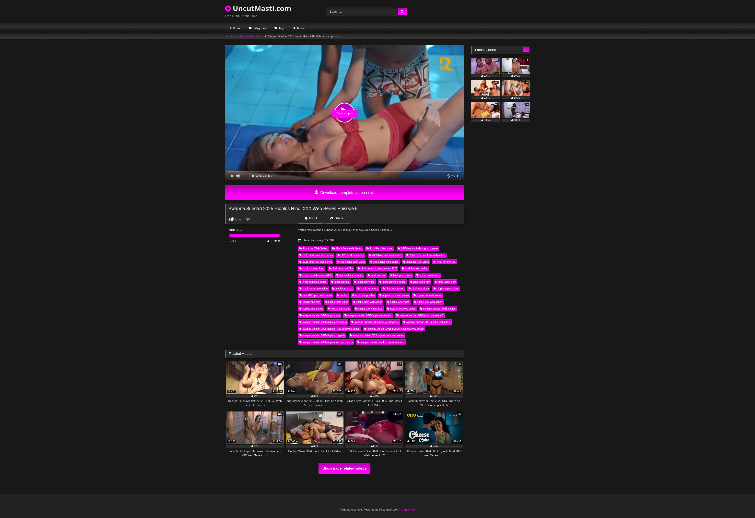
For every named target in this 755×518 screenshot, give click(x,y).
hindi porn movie (402, 275)
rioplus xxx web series (403, 308)
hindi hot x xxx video (351, 275)
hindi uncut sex (344, 288)
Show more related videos (344, 468)
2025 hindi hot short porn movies (419, 248)
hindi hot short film (342, 268)
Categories (259, 28)
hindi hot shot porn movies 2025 (379, 268)
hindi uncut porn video (315, 288)
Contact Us (408, 509)
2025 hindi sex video (352, 255)
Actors (300, 28)
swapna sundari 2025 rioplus (439, 308)
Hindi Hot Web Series (251, 36)
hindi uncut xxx (369, 288)
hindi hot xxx (378, 275)
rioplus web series (313, 308)
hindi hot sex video (313, 268)
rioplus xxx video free (370, 308)
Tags (282, 28)
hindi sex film (342, 281)
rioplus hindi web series (395, 295)
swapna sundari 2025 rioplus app (321, 315)
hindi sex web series (394, 281)
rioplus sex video (399, 301)
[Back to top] (742, 506)
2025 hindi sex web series (386, 255)
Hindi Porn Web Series (349, 248)
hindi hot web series (416, 268)
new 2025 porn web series (317, 295)
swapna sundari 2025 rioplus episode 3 (325, 322)
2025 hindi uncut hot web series (427, 255)
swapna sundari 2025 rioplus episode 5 (428, 322)
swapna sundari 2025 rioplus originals (324, 335)
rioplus (343, 295)
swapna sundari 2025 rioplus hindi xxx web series (395, 328)
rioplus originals (311, 301)
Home (236, 28)
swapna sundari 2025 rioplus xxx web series (328, 342)
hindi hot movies (446, 261)
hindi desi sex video (417, 261)
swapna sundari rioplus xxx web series (382, 342)
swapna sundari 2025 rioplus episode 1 (370, 315)
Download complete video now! (346, 192)
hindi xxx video (420, 288)
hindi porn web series (315, 281)
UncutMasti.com (261, 8)
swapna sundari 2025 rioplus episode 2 (422, 315)
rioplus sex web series (429, 301)
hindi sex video (366, 281)
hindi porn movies (430, 275)
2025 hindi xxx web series (317, 261)
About (312, 218)
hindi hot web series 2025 (317, 275)
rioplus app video (365, 295)
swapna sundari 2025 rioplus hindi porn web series (331, 328)
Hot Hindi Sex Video (381, 248)
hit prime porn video (448, 288)
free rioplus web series (386, 261)
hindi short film (421, 281)
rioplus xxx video (340, 308)
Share (338, 218)
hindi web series (395, 288)
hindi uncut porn (447, 281)
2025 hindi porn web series (318, 255)
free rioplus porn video (352, 261)
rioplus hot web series (429, 295)
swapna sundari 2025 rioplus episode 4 (376, 322)
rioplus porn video (338, 301)
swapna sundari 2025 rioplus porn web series (378, 335)
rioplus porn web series (369, 301)
